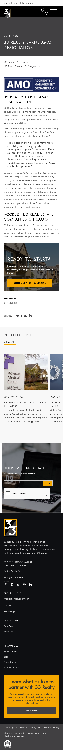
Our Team (9, 626)
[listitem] (26, 388)
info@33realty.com (14, 577)
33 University (11, 667)
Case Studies (11, 662)
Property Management (16, 598)
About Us (8, 631)
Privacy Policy (51, 727)
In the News (10, 651)
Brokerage (9, 611)
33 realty (9, 62)
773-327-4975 (12, 571)
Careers (7, 636)
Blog (22, 62)
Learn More (31, 710)
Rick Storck (10, 303)
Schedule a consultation (29, 283)
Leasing (8, 605)
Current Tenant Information (18, 2)
